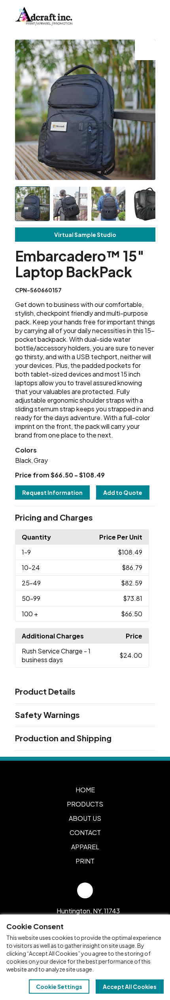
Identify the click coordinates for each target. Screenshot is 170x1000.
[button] (85, 517)
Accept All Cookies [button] (130, 986)
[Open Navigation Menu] (146, 16)
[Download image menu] (145, 50)
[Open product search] (130, 16)
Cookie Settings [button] (59, 986)
